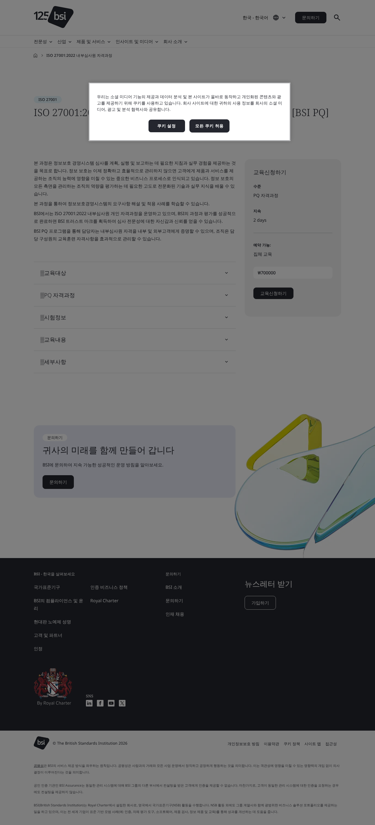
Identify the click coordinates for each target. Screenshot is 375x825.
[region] (189, 112)
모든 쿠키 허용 (209, 125)
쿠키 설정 (166, 125)
